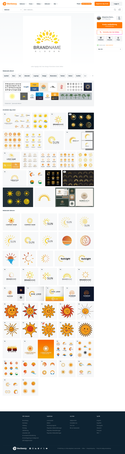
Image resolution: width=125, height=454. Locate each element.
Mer (55, 4)
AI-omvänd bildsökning (29, 435)
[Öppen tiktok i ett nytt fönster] (41, 448)
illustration (53, 76)
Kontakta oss (73, 423)
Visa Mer (75, 96)
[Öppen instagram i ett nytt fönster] (33, 448)
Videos (39, 4)
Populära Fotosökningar (53, 430)
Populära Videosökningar (54, 433)
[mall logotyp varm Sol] (38, 349)
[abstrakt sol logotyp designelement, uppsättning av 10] (17, 121)
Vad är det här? (109, 45)
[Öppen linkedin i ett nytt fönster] (35, 448)
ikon (13, 76)
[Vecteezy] (10, 4)
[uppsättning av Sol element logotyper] (33, 140)
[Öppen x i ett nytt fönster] (44, 448)
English (99, 420)
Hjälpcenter (73, 420)
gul (85, 76)
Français (99, 430)
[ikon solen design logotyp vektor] (15, 178)
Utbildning (25, 430)
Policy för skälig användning (103, 448)
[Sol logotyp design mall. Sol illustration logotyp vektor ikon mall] (64, 259)
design (44, 76)
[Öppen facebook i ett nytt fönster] (30, 448)
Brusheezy (25, 420)
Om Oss (72, 425)
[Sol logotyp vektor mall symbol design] (29, 368)
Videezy (24, 425)
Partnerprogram (51, 425)
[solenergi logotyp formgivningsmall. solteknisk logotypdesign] (79, 140)
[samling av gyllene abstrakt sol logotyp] (81, 121)
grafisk (78, 76)
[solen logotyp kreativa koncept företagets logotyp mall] (53, 178)
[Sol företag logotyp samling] (12, 140)
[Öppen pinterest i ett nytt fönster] (38, 448)
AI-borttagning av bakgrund (30, 438)
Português (100, 425)
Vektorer (22, 4)
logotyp (36, 76)
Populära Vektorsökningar (54, 428)
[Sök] (115, 10)
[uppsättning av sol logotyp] (40, 121)
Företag (24, 428)
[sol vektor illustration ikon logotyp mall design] (11, 160)
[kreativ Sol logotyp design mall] (67, 240)
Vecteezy (24, 423)
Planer (79, 4)
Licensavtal (50, 420)
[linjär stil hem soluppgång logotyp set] (79, 294)
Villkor (83, 448)
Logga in (116, 4)
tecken (62, 76)
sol (20, 76)
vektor (70, 76)
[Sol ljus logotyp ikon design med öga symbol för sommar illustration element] (14, 294)
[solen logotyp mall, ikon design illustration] (58, 121)
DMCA (48, 423)
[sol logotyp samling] (29, 160)
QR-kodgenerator (27, 440)
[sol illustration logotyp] (44, 197)
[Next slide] (91, 76)
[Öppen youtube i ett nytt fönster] (46, 448)
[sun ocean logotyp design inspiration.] (74, 197)
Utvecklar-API (26, 433)
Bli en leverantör (74, 428)
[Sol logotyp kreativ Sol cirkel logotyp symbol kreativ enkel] (35, 294)
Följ (119, 19)
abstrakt (27, 76)
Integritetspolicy (91, 448)
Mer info (100, 49)
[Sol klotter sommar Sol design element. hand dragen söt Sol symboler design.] (11, 311)
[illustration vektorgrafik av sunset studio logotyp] (12, 349)
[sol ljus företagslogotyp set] (67, 160)
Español (99, 423)
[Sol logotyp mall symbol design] (64, 349)
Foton (30, 4)
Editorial (47, 4)
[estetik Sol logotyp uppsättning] (18, 197)
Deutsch (99, 428)
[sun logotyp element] (48, 160)
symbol (6, 76)
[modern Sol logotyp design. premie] (45, 259)
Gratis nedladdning (109, 25)
